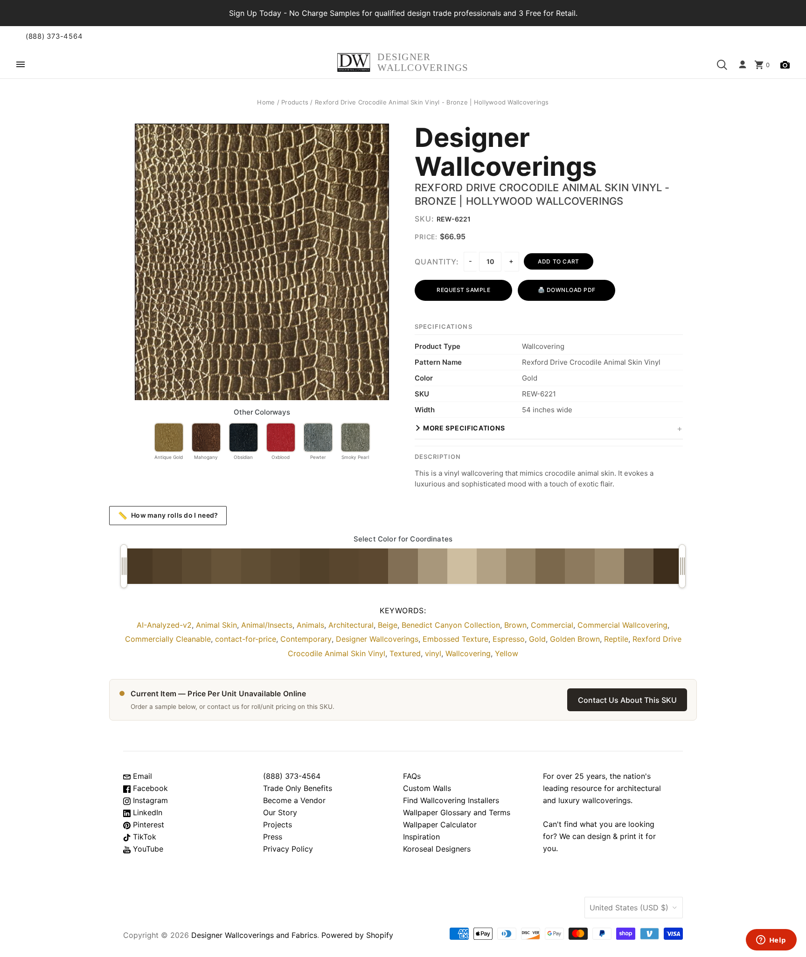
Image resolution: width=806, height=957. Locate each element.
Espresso (509, 639)
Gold (537, 639)
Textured (405, 653)
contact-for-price (245, 639)
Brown (515, 625)
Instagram (149, 800)
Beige (387, 625)
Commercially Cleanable (168, 639)
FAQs (412, 776)
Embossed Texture (455, 639)
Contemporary (306, 639)
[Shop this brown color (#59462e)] (344, 566)
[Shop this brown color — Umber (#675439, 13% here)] (226, 566)
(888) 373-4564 (54, 36)
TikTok (143, 836)
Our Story (280, 812)
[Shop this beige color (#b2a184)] (491, 566)
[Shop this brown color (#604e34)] (256, 566)
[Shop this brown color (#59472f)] (285, 566)
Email (141, 776)
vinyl (433, 653)
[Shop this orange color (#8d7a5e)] (579, 566)
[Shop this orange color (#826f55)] (402, 566)
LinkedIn (146, 812)
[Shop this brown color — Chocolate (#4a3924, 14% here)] (138, 566)
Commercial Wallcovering (622, 625)
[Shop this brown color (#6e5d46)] (638, 566)
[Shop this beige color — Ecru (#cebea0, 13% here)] (462, 566)
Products (294, 102)
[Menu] (20, 65)
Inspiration (421, 836)
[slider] (123, 566)
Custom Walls (427, 788)
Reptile (616, 639)
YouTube (147, 848)
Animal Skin (216, 625)
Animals (310, 625)
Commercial (552, 625)
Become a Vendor (294, 800)
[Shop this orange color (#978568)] (520, 566)
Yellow (506, 653)
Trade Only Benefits (297, 788)
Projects (277, 824)
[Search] (722, 65)
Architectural (351, 625)
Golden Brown (575, 639)
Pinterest (147, 824)
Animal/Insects (266, 625)
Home (266, 102)
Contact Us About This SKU (627, 700)
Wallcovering (468, 653)
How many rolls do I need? (168, 515)
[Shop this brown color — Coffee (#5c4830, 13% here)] (373, 566)
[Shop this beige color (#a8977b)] (432, 566)
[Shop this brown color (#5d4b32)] (196, 566)
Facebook (149, 788)
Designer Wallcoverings (506, 152)
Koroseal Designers (437, 848)
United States (629, 907)
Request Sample (463, 289)
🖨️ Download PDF (567, 289)
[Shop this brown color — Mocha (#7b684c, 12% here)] (550, 566)
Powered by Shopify (357, 935)
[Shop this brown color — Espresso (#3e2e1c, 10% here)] (668, 566)
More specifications (464, 428)
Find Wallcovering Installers (451, 800)
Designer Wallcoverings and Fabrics (254, 935)
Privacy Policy (288, 848)
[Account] (742, 65)
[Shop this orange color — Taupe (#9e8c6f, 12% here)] (609, 566)
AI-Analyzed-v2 (164, 625)
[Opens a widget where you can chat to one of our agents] (771, 940)
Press (272, 836)
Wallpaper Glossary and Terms (456, 812)
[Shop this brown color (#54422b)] (167, 566)
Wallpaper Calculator (440, 824)
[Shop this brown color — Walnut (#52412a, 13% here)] (314, 566)
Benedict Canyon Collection (451, 625)
